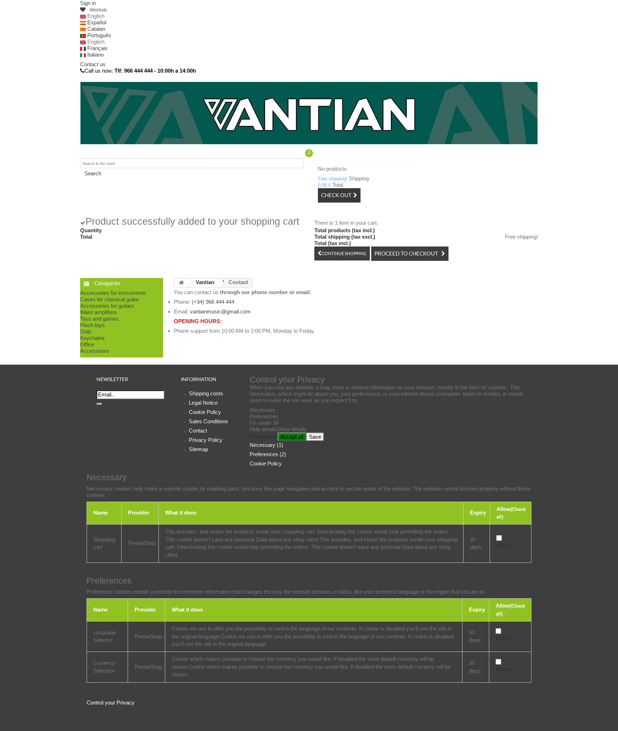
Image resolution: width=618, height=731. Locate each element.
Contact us (93, 64)
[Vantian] (309, 113)
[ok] (99, 404)
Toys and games (99, 319)
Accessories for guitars (107, 306)
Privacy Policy (205, 440)
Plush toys (92, 325)
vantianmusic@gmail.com (220, 311)
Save (315, 437)
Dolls (86, 331)
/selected (264, 437)
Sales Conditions (208, 421)
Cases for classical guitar (109, 299)
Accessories (94, 351)
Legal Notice (203, 403)
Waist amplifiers (98, 312)
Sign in (88, 3)
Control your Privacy (110, 703)
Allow (503, 545)
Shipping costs (206, 393)
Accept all (291, 437)
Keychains (92, 338)
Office (87, 344)
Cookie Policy (205, 412)
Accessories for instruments (113, 293)
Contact (198, 431)
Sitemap (198, 449)
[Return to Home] (181, 282)
